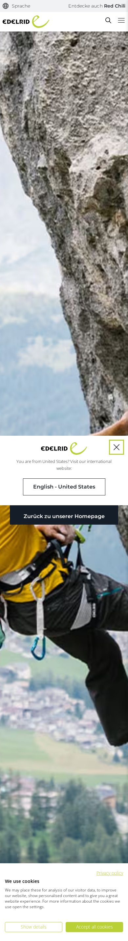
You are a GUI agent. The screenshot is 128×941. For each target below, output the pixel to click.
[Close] (116, 447)
